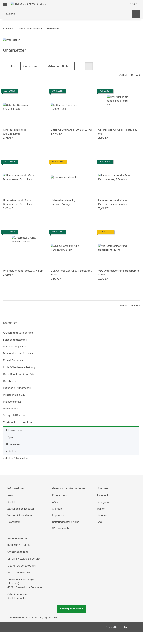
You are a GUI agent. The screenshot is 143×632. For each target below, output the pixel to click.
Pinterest (102, 515)
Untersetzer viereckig (63, 200)
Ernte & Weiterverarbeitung (19, 367)
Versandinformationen (20, 515)
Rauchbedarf (10, 408)
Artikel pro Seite (58, 65)
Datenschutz (59, 495)
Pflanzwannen (14, 430)
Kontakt (11, 502)
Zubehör (11, 451)
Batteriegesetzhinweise (65, 521)
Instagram (103, 502)
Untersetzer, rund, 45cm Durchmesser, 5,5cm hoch (113, 202)
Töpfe (9, 437)
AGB (55, 502)
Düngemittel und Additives (18, 353)
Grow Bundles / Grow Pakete (20, 374)
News (10, 495)
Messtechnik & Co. (14, 394)
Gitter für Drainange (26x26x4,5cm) (14, 131)
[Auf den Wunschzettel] (38, 92)
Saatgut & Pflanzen (14, 415)
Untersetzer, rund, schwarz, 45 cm (23, 270)
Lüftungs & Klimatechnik (17, 387)
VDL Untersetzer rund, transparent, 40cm (119, 272)
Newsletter (13, 521)
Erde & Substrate (13, 360)
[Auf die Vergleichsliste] (29, 92)
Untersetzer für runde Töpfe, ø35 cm (117, 131)
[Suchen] (136, 14)
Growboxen (10, 380)
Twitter (101, 508)
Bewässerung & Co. (14, 346)
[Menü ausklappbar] (5, 3)
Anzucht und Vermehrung (18, 332)
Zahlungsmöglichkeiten (21, 508)
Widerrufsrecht (60, 528)
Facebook (103, 495)
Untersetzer (13, 444)
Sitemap (57, 508)
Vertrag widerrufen (71, 608)
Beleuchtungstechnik (15, 339)
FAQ (99, 521)
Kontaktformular (16, 598)
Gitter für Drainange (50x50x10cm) (71, 129)
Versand (52, 617)
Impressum (58, 515)
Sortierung (30, 65)
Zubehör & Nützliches (15, 457)
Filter (11, 65)
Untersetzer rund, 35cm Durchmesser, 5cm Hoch (17, 202)
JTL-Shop (123, 627)
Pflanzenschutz (12, 401)
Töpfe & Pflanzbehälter (17, 422)
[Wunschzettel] (117, 4)
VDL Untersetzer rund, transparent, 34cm (71, 272)
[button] (110, 4)
